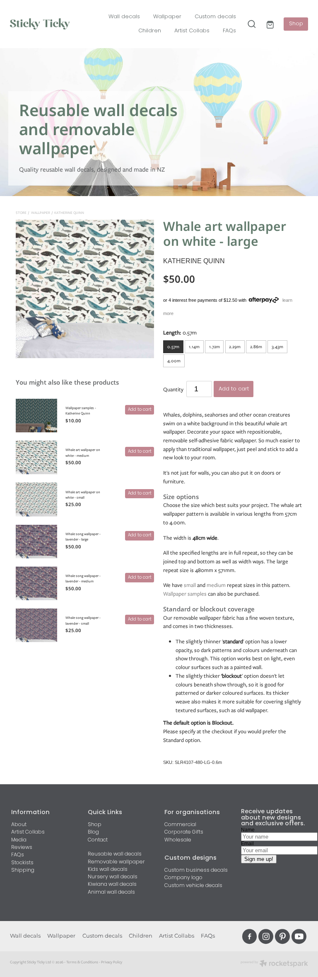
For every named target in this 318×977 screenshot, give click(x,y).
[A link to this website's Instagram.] (265, 936)
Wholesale (177, 840)
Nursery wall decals (112, 877)
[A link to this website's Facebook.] (249, 936)
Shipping (22, 870)
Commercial (180, 825)
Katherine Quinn (69, 212)
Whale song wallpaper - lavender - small (83, 620)
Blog (93, 832)
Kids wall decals (108, 869)
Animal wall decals (111, 892)
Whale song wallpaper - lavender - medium (83, 578)
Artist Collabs (192, 31)
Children (149, 31)
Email (247, 843)
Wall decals (124, 16)
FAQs (229, 31)
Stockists (22, 863)
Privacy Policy (111, 962)
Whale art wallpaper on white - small (82, 495)
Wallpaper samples (185, 594)
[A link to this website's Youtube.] (299, 936)
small (190, 585)
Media (18, 840)
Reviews (21, 848)
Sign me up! (258, 859)
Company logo (183, 878)
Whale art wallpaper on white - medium (82, 452)
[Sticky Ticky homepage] (40, 24)
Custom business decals (196, 870)
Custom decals (215, 16)
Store (21, 212)
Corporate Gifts (183, 832)
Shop (296, 23)
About (18, 825)
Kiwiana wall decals (112, 884)
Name (248, 830)
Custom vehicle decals (193, 886)
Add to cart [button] (234, 389)
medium (216, 585)
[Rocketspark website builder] (274, 964)
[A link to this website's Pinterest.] (282, 936)
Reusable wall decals (115, 854)
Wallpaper (167, 16)
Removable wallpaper (116, 862)
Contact (98, 840)
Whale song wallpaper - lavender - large (83, 536)
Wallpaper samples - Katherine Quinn (80, 410)
